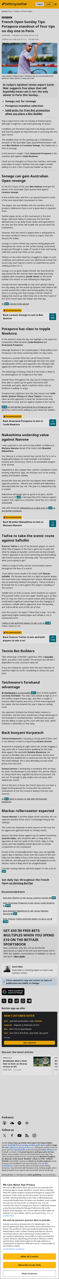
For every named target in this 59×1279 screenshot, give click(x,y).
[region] (29, 1227)
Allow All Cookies (29, 1256)
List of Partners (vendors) (13, 1249)
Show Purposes (30, 1273)
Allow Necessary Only (29, 1265)
